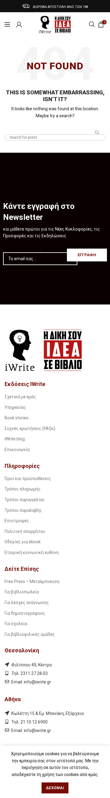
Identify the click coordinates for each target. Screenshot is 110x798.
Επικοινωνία (17, 449)
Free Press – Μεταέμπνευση (32, 581)
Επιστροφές (17, 520)
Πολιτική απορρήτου (25, 531)
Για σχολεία (16, 623)
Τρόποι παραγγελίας (25, 499)
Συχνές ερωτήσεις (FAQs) (30, 428)
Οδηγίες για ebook (23, 541)
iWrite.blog (15, 438)
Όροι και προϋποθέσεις (28, 478)
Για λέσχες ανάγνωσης (27, 602)
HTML (55, 128)
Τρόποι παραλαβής (23, 510)
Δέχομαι (55, 788)
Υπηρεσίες (15, 407)
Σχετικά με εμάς (20, 396)
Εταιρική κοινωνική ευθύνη (32, 552)
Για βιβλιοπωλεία (22, 591)
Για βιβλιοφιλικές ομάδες (30, 634)
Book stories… (18, 417)
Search (97, 132)
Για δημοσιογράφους (25, 613)
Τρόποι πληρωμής (23, 488)
